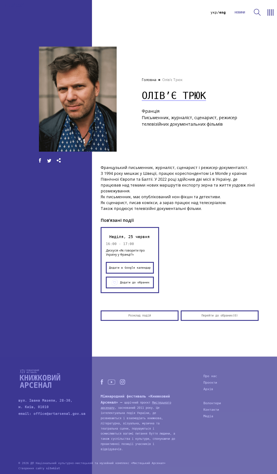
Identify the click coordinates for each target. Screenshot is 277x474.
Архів (208, 389)
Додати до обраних (135, 282)
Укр (214, 12)
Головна (149, 79)
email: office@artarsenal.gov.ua (51, 414)
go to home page (25, 12)
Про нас (210, 376)
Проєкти (210, 383)
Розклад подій (139, 315)
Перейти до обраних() (219, 315)
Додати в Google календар (130, 267)
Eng (222, 12)
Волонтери (212, 403)
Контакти (211, 410)
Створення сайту (39, 468)
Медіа (208, 416)
